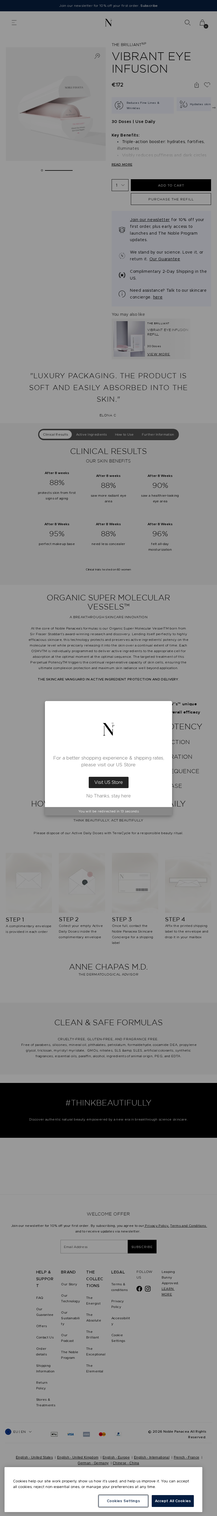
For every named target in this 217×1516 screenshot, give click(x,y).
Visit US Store (108, 782)
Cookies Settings (123, 1500)
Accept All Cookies (173, 1500)
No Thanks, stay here (108, 796)
